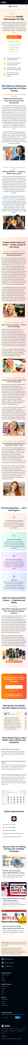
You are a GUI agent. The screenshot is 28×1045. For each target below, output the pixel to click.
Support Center (4, 986)
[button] (14, 37)
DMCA (10, 1028)
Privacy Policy (23, 1028)
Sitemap (3, 1032)
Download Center (5, 975)
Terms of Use (16, 1028)
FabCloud (3, 980)
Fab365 (3, 979)
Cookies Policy (19, 1030)
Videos (2, 990)
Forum (2, 992)
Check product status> (14, 51)
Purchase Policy (4, 1030)
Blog (2, 994)
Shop (2, 977)
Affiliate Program (5, 1005)
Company (3, 1003)
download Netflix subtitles (8, 461)
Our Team (3, 1001)
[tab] (12, 13)
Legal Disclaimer (4, 1028)
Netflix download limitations (19, 112)
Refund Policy (12, 1030)
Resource (3, 988)
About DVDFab (4, 999)
